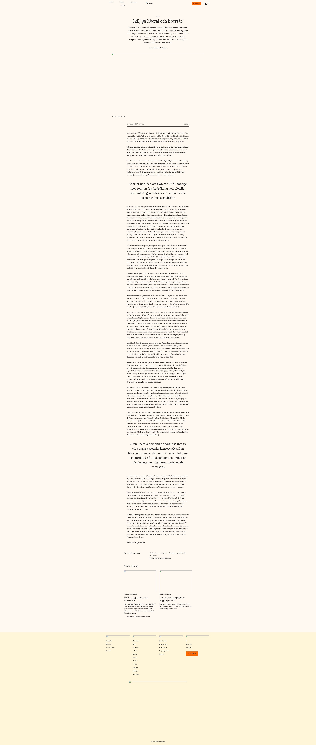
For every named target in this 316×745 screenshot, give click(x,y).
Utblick (135, 651)
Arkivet (161, 654)
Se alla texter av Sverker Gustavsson (160, 558)
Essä (161, 594)
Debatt (158, 16)
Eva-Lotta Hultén (166, 594)
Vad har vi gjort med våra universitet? (136, 599)
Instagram (189, 647)
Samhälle (111, 2)
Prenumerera (196, 3)
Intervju (135, 671)
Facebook (188, 644)
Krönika (135, 667)
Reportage (136, 674)
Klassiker (135, 647)
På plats (135, 661)
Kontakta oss (163, 647)
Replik (135, 657)
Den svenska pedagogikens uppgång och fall (172, 599)
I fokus (135, 664)
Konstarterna (133, 2)
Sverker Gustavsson (160, 48)
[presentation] (140, 581)
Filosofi (123, 5)
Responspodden (164, 651)
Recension (126, 594)
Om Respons (163, 641)
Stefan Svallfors (133, 594)
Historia (122, 2)
